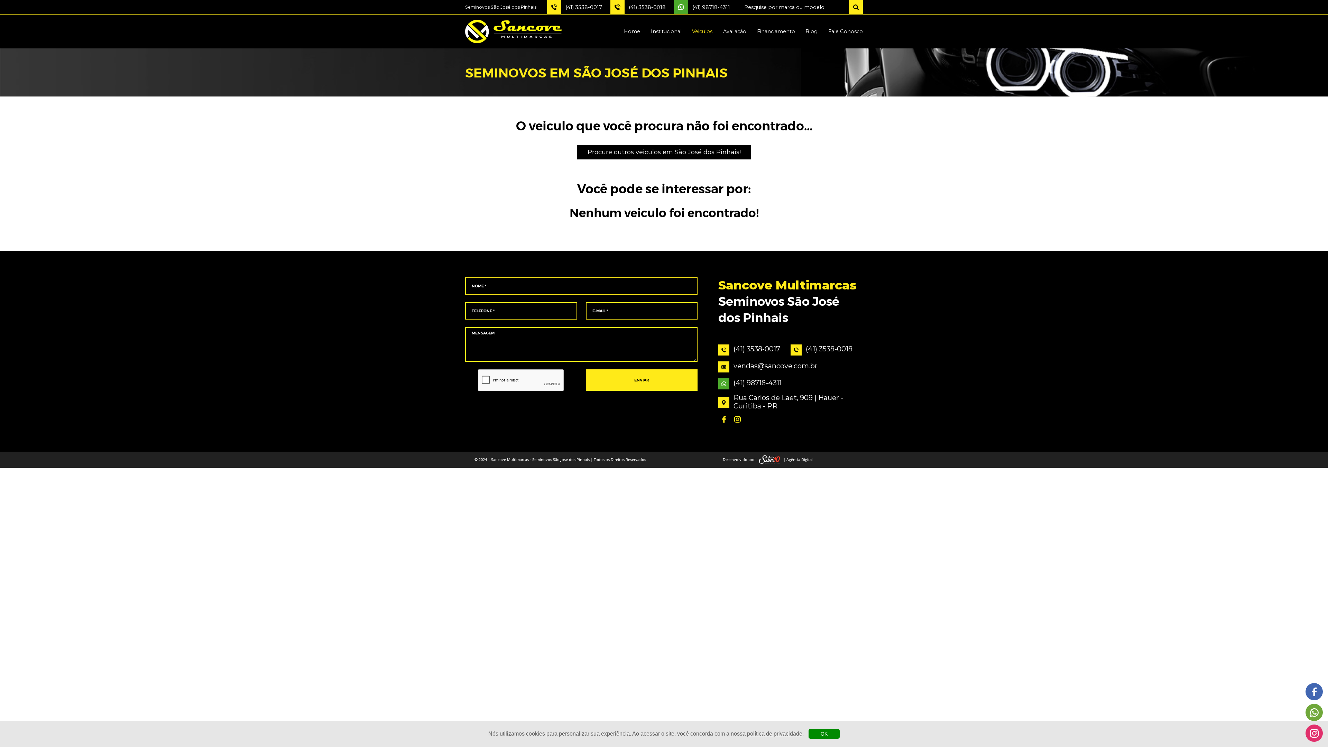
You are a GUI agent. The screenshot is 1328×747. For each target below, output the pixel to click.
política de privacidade (774, 734)
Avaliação (734, 31)
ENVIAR (641, 380)
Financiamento (776, 31)
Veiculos (702, 31)
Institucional (666, 31)
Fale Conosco (845, 31)
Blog (811, 31)
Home (632, 31)
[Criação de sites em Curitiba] (769, 459)
